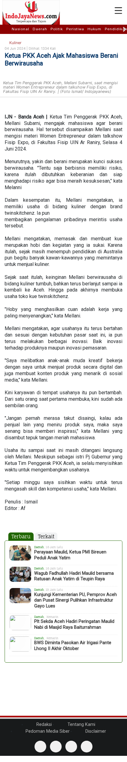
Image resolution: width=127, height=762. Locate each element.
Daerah (40, 29)
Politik (57, 29)
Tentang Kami (80, 724)
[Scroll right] (124, 29)
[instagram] (86, 746)
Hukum (94, 29)
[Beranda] (6, 29)
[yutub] (56, 746)
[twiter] (71, 746)
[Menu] (118, 10)
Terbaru (21, 536)
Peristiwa (75, 29)
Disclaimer (95, 731)
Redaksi (43, 724)
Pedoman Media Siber (47, 731)
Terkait (46, 536)
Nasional (20, 29)
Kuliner (15, 42)
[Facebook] (40, 746)
